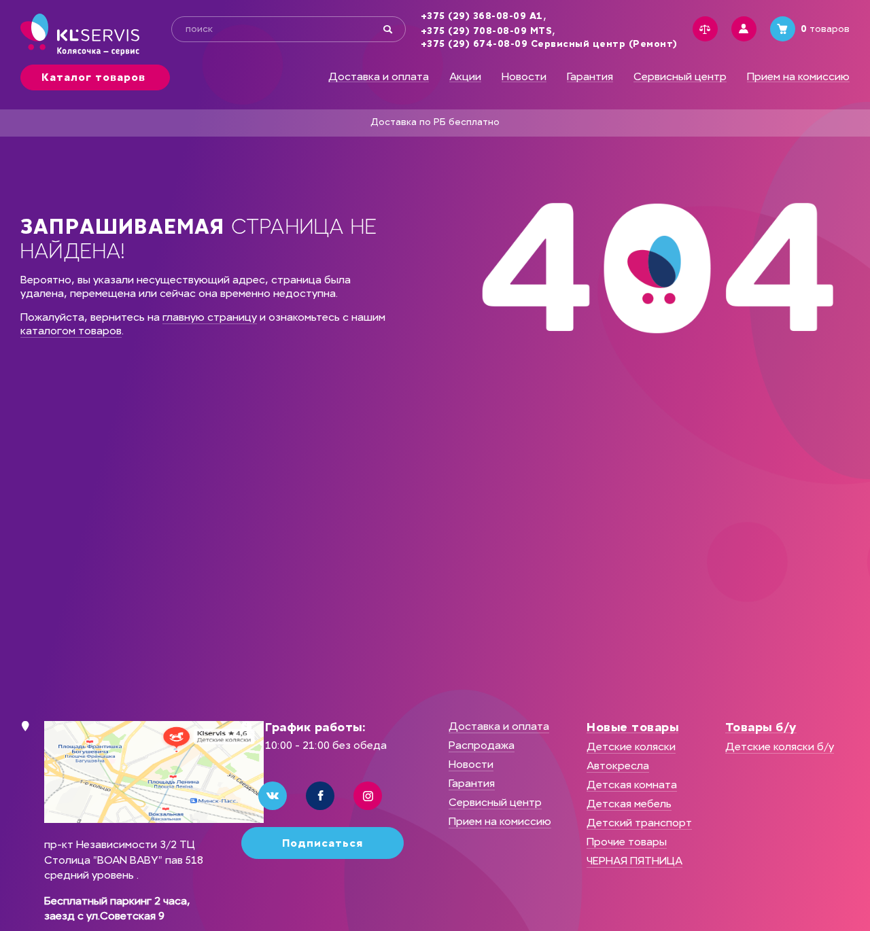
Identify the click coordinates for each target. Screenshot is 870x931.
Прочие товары (627, 842)
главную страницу (209, 317)
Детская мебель (629, 803)
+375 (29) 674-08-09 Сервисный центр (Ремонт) (549, 44)
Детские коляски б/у (779, 746)
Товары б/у (761, 727)
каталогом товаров (71, 330)
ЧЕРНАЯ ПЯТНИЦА (634, 861)
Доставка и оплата (378, 76)
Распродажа (482, 745)
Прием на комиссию (798, 76)
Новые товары (632, 727)
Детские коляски (631, 746)
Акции (465, 76)
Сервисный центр (680, 76)
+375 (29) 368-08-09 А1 (482, 16)
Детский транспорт (639, 822)
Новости (524, 76)
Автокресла (618, 765)
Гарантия (590, 76)
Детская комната (632, 784)
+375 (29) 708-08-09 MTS (487, 31)
